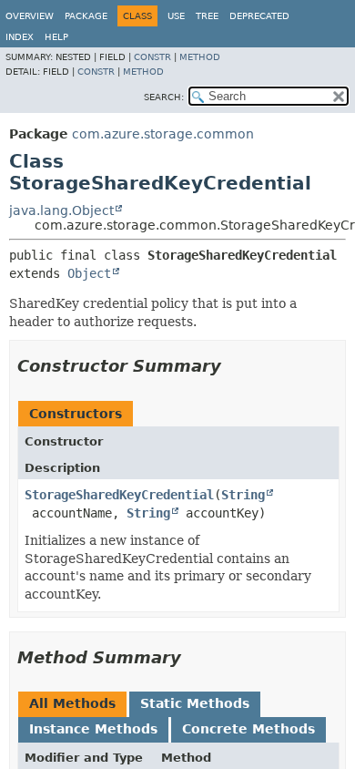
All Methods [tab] (72, 703)
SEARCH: (164, 97)
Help (56, 37)
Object (89, 273)
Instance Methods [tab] (93, 729)
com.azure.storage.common (163, 134)
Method (199, 57)
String (243, 494)
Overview (29, 16)
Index (19, 37)
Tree (207, 16)
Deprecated (259, 16)
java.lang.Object (61, 210)
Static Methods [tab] (194, 703)
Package (86, 16)
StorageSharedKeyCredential (119, 494)
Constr (152, 57)
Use (176, 16)
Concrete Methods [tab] (248, 729)
